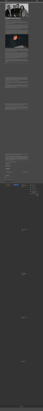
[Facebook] (15, 185)
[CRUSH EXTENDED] (31, 186)
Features (6, 17)
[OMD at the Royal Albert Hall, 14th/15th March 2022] (31, 192)
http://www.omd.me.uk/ (8, 166)
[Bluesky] (14, 185)
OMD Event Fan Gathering (10, 32)
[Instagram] (16, 185)
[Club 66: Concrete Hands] (31, 188)
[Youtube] (18, 185)
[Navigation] (37, 1)
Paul (8, 19)
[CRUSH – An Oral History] (31, 190)
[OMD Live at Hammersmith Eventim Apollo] (33, 193)
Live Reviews (9, 17)
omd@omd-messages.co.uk (8, 185)
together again (25, 32)
